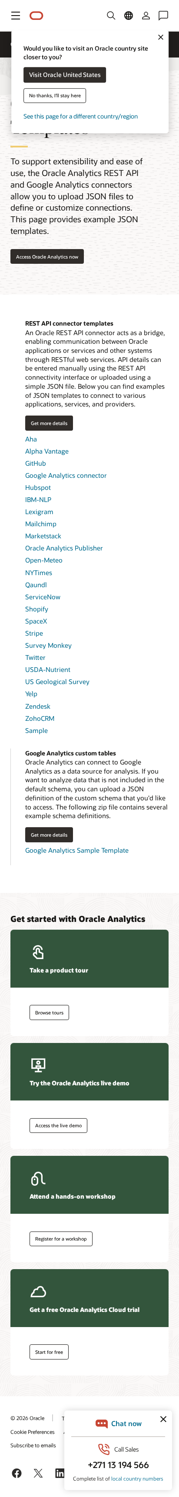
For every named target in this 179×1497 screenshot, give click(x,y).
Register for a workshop (61, 1238)
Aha (31, 439)
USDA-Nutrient (47, 669)
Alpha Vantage (47, 451)
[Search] (111, 15)
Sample (36, 730)
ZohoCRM (39, 718)
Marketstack (43, 535)
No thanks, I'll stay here (55, 96)
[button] (15, 15)
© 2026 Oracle (27, 1417)
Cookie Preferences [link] (32, 1431)
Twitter (35, 657)
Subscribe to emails (33, 1445)
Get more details (46, 423)
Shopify (36, 609)
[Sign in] (146, 15)
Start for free (49, 1352)
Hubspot (38, 487)
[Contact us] (163, 15)
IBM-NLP (38, 499)
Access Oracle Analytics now (47, 256)
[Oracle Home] (36, 16)
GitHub (35, 463)
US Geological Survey (57, 681)
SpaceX (36, 621)
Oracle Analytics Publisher (64, 548)
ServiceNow (42, 596)
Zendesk (37, 706)
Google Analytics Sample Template (77, 850)
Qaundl (36, 584)
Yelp (31, 693)
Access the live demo (58, 1125)
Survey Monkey (48, 645)
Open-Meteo (44, 560)
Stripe (34, 633)
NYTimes (38, 572)
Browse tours (49, 1012)
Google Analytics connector (66, 475)
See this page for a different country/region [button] (80, 116)
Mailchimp (40, 523)
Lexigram (39, 511)
